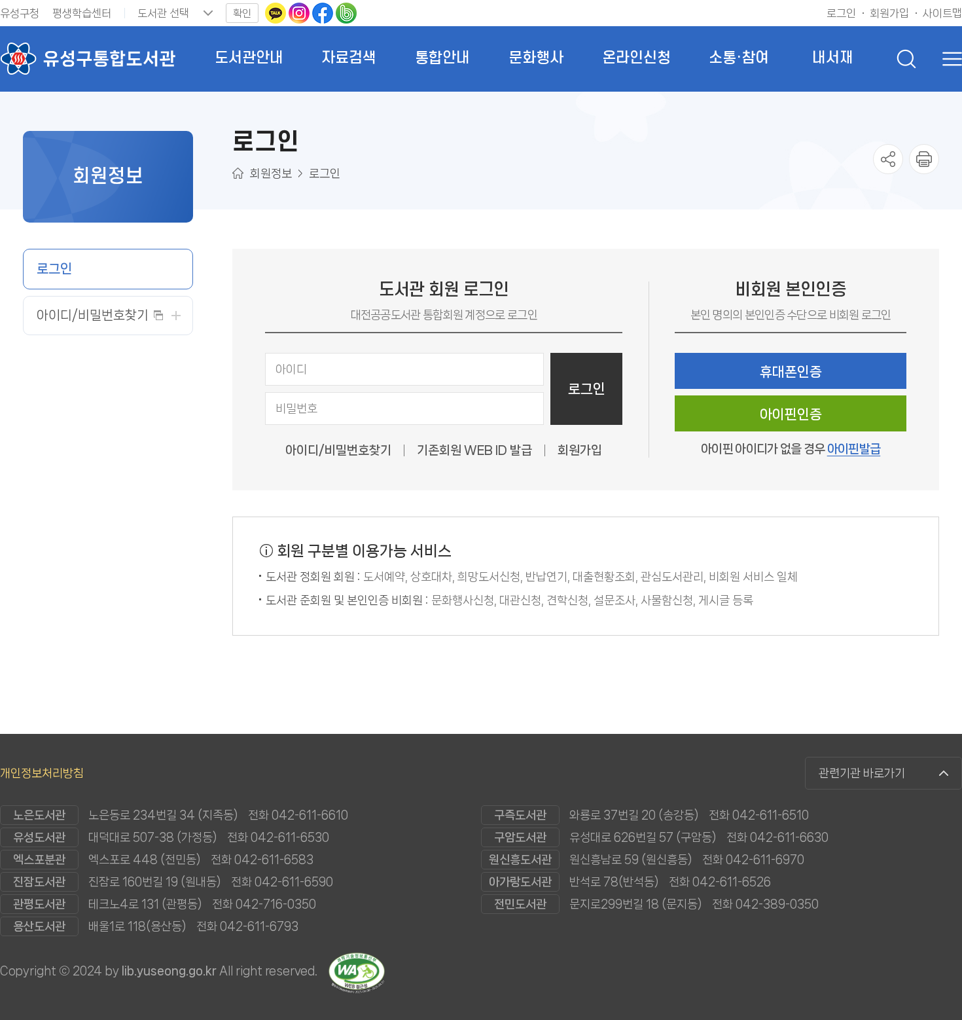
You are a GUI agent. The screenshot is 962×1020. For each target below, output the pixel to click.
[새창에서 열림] (924, 159)
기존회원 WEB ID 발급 (474, 450)
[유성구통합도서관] (87, 59)
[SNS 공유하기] (888, 159)
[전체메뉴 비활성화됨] (949, 59)
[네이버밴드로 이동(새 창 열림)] (346, 12)
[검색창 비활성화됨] (906, 59)
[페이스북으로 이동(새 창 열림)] (324, 12)
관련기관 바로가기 (862, 773)
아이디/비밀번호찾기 (338, 450)
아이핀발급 (854, 449)
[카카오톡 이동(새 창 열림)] (277, 12)
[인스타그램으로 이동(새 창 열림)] (300, 12)
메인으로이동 (237, 173)
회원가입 (580, 450)
